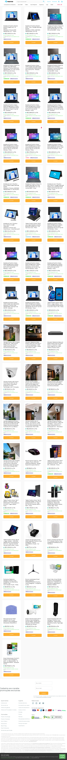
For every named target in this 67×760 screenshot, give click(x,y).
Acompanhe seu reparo (24, 705)
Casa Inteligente (33, 4)
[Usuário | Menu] (58, 1)
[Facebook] (33, 703)
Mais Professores (5, 728)
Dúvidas (20, 712)
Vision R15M (20, 4)
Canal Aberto (22, 725)
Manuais (20, 716)
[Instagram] (36, 703)
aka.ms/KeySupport (34, 740)
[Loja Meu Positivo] (9, 2)
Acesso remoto (22, 709)
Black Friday (4, 725)
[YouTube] (43, 703)
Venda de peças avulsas (24, 721)
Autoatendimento (23, 703)
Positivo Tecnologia (5, 716)
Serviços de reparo (23, 723)
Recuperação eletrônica (24, 719)
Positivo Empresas (5, 719)
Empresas (54, 1)
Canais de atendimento (24, 707)
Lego (47, 4)
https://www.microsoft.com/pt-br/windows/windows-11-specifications (36, 747)
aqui (30, 757)
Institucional (4, 703)
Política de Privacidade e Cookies (43, 697)
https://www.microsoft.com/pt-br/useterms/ (41, 743)
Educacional (4, 723)
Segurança (41, 4)
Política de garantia (5, 707)
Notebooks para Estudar (6, 730)
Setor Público (4, 721)
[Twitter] (39, 703)
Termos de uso (4, 705)
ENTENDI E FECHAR (62, 756)
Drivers (20, 714)
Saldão (52, 4)
